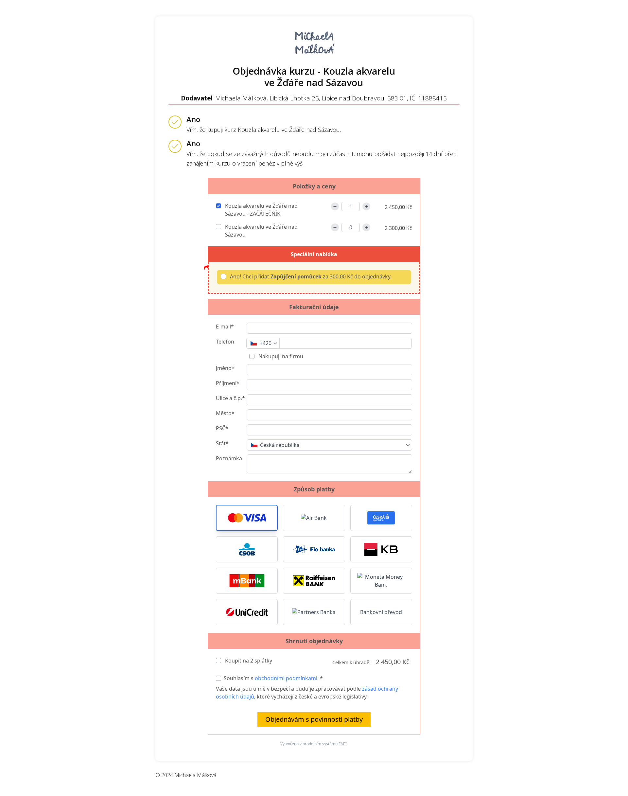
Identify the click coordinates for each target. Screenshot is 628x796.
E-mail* (225, 326)
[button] (247, 518)
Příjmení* (227, 383)
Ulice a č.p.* (230, 398)
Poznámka (229, 458)
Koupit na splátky (248, 660)
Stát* (222, 443)
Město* (225, 413)
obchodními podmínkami (286, 678)
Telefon (225, 341)
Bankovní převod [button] (381, 612)
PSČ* (222, 428)
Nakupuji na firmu (280, 356)
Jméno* (225, 368)
